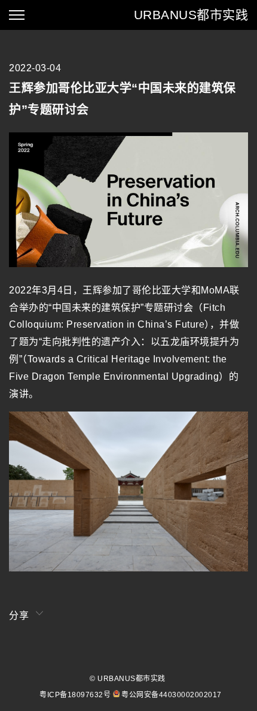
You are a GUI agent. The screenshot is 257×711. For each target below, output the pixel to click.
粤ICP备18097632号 (75, 695)
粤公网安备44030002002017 (171, 695)
